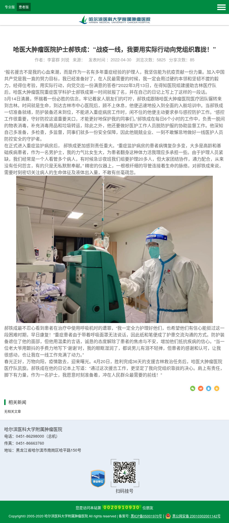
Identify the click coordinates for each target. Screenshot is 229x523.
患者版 (24, 6)
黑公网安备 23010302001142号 (196, 516)
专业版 (10, 6)
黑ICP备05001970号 (146, 516)
